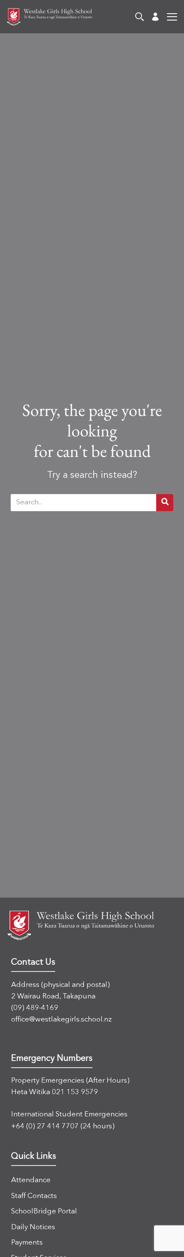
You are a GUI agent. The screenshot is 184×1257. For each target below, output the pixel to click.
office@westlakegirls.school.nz (61, 1019)
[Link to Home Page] (46, 17)
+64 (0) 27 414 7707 (45, 1126)
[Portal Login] (155, 16)
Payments (27, 1242)
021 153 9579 (75, 1092)
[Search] (139, 16)
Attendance (30, 1180)
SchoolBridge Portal (44, 1211)
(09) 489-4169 (34, 1008)
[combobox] (83, 502)
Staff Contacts (34, 1196)
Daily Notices (33, 1227)
